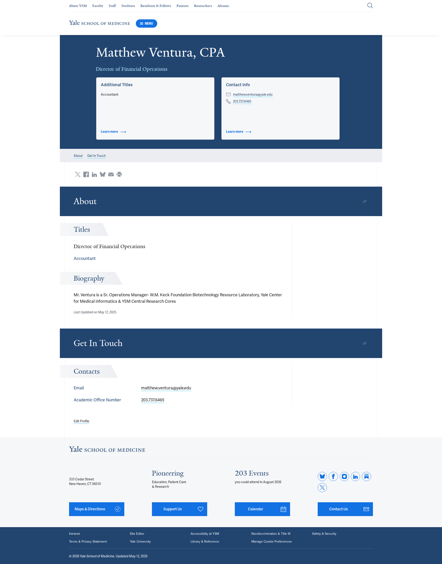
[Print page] (119, 174)
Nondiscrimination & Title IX (271, 534)
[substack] (366, 476)
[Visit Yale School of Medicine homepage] (107, 450)
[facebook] (333, 476)
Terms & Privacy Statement (88, 542)
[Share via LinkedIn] (94, 174)
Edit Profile (81, 421)
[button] (117, 85)
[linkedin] (355, 476)
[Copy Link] (364, 201)
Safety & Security (324, 534)
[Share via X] (78, 174)
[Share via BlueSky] (102, 174)
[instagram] (344, 476)
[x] (322, 487)
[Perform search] (370, 6)
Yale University (140, 542)
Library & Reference (205, 542)
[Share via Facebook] (86, 174)
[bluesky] (322, 476)
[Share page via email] (111, 174)
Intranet (74, 534)
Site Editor (137, 534)
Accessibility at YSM (205, 534)
